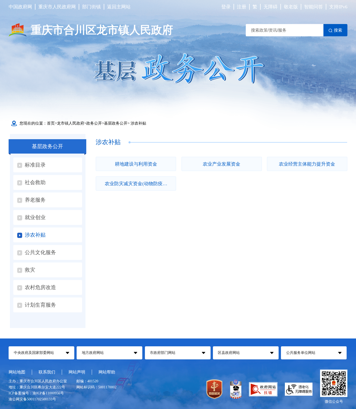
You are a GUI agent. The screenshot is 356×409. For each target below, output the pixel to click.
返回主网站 (119, 6)
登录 (226, 6)
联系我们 (47, 372)
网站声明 (77, 372)
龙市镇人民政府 (70, 123)
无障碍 (270, 6)
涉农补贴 (138, 123)
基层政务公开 (115, 123)
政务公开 (94, 123)
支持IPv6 (338, 6)
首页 (51, 123)
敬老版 (291, 6)
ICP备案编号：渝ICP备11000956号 (36, 393)
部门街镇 (91, 6)
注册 (241, 6)
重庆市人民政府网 (57, 6)
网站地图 (17, 372)
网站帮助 (107, 372)
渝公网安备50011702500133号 (32, 399)
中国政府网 (20, 6)
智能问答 (313, 6)
